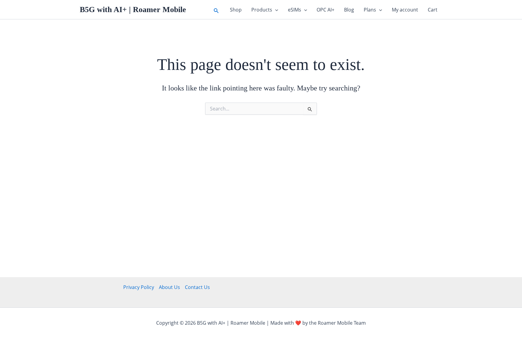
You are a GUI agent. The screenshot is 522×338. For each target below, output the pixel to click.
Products (261, 9)
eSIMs (294, 9)
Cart (432, 9)
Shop (236, 9)
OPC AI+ (325, 9)
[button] (216, 9)
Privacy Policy (138, 287)
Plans (370, 9)
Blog (349, 9)
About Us (169, 287)
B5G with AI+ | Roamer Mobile (133, 9)
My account (405, 9)
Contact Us (197, 287)
